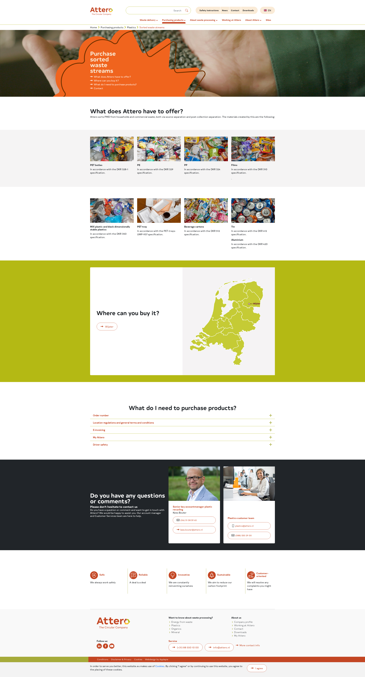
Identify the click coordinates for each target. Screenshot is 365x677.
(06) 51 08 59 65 (188, 520)
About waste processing (202, 20)
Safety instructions (209, 10)
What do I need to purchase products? (115, 84)
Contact (235, 10)
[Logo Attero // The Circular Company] (108, 12)
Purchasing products (172, 20)
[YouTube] (111, 646)
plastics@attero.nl (244, 526)
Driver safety (100, 444)
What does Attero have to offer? (112, 76)
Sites (268, 20)
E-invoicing (99, 429)
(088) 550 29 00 (243, 535)
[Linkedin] (99, 646)
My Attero (98, 437)
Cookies (138, 659)
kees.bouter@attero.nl (191, 529)
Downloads (248, 10)
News (225, 10)
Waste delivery (148, 20)
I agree (259, 668)
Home (93, 27)
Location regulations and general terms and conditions (123, 422)
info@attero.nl (221, 647)
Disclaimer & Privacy (121, 659)
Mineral (175, 632)
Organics (176, 628)
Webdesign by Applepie (156, 659)
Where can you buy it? (106, 80)
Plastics (131, 27)
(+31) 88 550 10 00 (188, 647)
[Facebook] (105, 646)
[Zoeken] (186, 10)
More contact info (250, 645)
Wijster (109, 326)
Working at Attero (231, 20)
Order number (101, 415)
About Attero (252, 20)
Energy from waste (181, 621)
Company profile (243, 621)
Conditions (102, 659)
